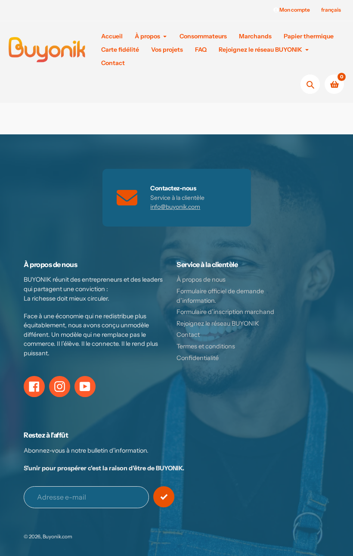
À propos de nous (201, 279)
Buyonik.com (57, 537)
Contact (188, 335)
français (331, 9)
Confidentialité (197, 358)
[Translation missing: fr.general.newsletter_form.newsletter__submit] (163, 496)
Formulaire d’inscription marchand (225, 312)
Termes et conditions (205, 346)
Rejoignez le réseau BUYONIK (217, 323)
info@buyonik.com (175, 207)
